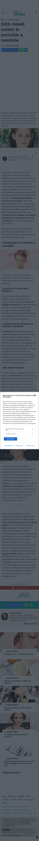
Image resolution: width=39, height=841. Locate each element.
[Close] (35, 395)
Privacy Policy (30, 445)
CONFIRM (10, 439)
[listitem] (19, 429)
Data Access (19, 445)
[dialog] (19, 420)
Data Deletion (9, 445)
